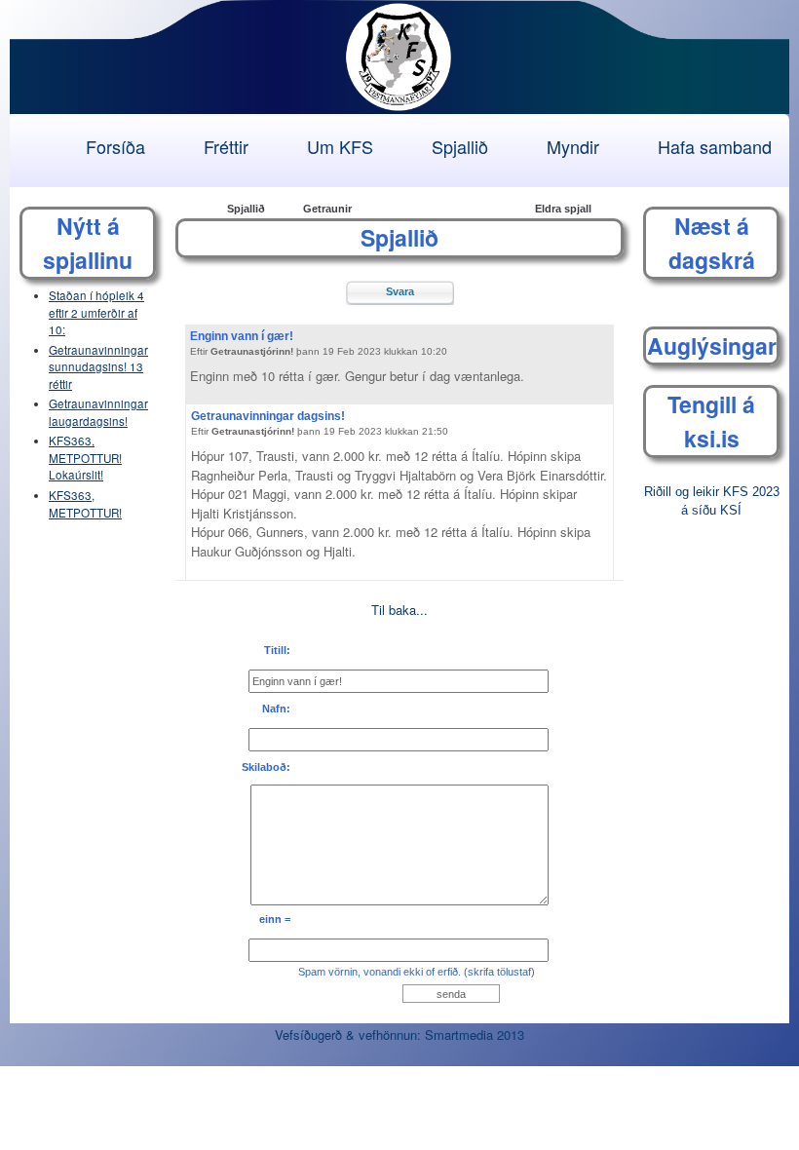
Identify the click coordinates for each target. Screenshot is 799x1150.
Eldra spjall (563, 208)
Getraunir (327, 208)
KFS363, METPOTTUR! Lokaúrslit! (85, 457)
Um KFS (340, 146)
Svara (400, 291)
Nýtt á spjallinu (88, 243)
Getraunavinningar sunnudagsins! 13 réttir (98, 367)
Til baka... (399, 609)
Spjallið (460, 146)
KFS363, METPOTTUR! (85, 503)
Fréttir (226, 146)
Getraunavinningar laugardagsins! (98, 412)
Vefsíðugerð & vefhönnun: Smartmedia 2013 (399, 1034)
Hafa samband (715, 146)
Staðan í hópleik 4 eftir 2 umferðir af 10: (96, 312)
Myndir (573, 146)
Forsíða (115, 146)
